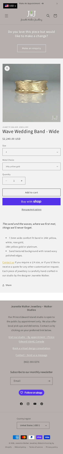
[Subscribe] (48, 381)
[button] (6, 15)
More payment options (32, 209)
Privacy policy (52, 447)
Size (4, 145)
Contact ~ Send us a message (31, 355)
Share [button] (9, 285)
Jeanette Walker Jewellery (26, 443)
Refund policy (20, 447)
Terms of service (36, 447)
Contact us (8, 262)
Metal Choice (8, 160)
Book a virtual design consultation (31, 348)
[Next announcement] (57, 3)
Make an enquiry (31, 48)
